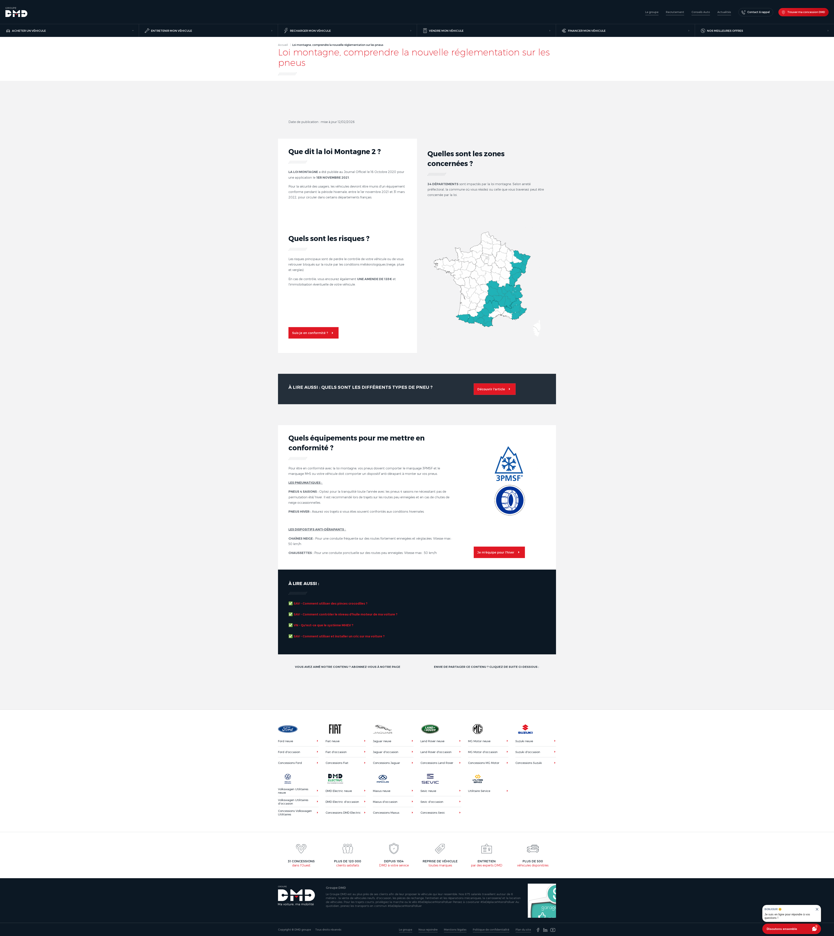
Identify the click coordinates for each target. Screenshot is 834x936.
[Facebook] (538, 930)
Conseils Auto (701, 11)
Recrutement (675, 11)
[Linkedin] (545, 930)
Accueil (283, 44)
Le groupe (652, 11)
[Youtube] (553, 930)
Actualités (724, 11)
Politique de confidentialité (491, 929)
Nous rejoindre (428, 929)
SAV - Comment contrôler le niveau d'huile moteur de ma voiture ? (345, 614)
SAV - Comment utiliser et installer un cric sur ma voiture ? (339, 636)
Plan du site (523, 929)
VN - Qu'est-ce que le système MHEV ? (323, 625)
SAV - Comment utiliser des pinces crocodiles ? (330, 603)
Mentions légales (455, 929)
